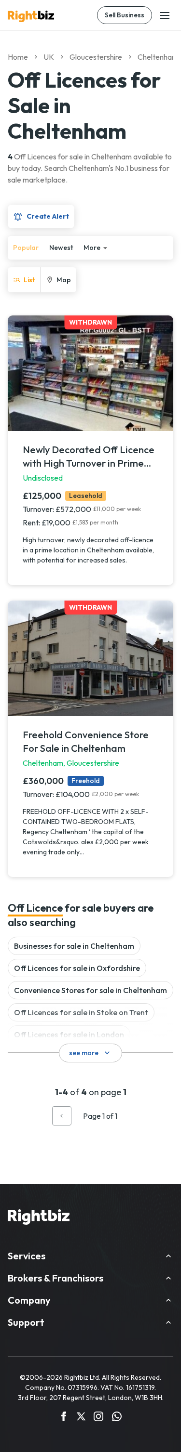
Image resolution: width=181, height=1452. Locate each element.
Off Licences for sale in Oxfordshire (77, 968)
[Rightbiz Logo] (39, 1218)
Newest (61, 247)
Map (63, 279)
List (29, 279)
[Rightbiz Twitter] (81, 1418)
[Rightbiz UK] (31, 16)
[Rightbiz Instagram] (98, 1418)
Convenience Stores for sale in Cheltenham (90, 990)
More (92, 247)
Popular (26, 247)
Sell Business (124, 15)
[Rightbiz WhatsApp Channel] (117, 1418)
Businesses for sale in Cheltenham (74, 946)
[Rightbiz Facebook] (64, 1418)
